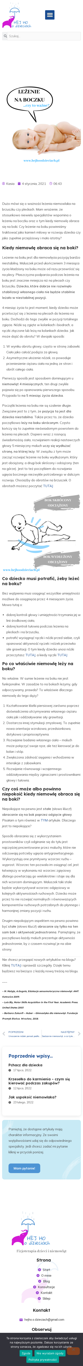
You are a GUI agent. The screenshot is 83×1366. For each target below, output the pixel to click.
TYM (44, 820)
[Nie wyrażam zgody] (73, 1351)
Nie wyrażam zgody (50, 1353)
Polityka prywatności (43, 1359)
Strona (44, 1260)
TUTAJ (48, 486)
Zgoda (26, 1353)
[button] (49, 15)
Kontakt (41, 1310)
